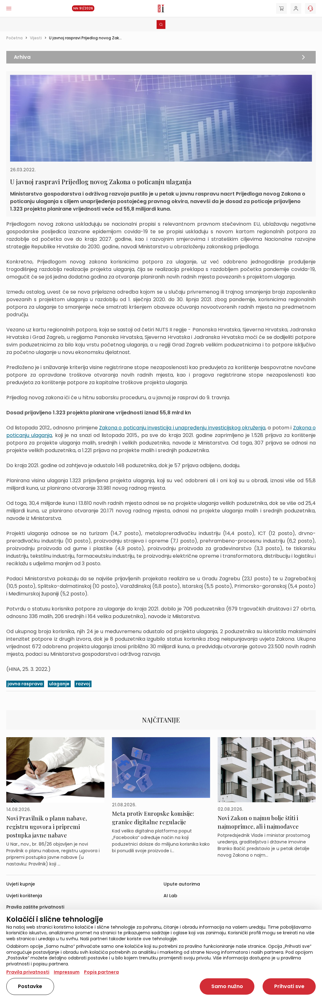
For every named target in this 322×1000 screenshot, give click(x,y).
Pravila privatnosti (27, 972)
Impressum (67, 972)
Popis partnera (101, 972)
